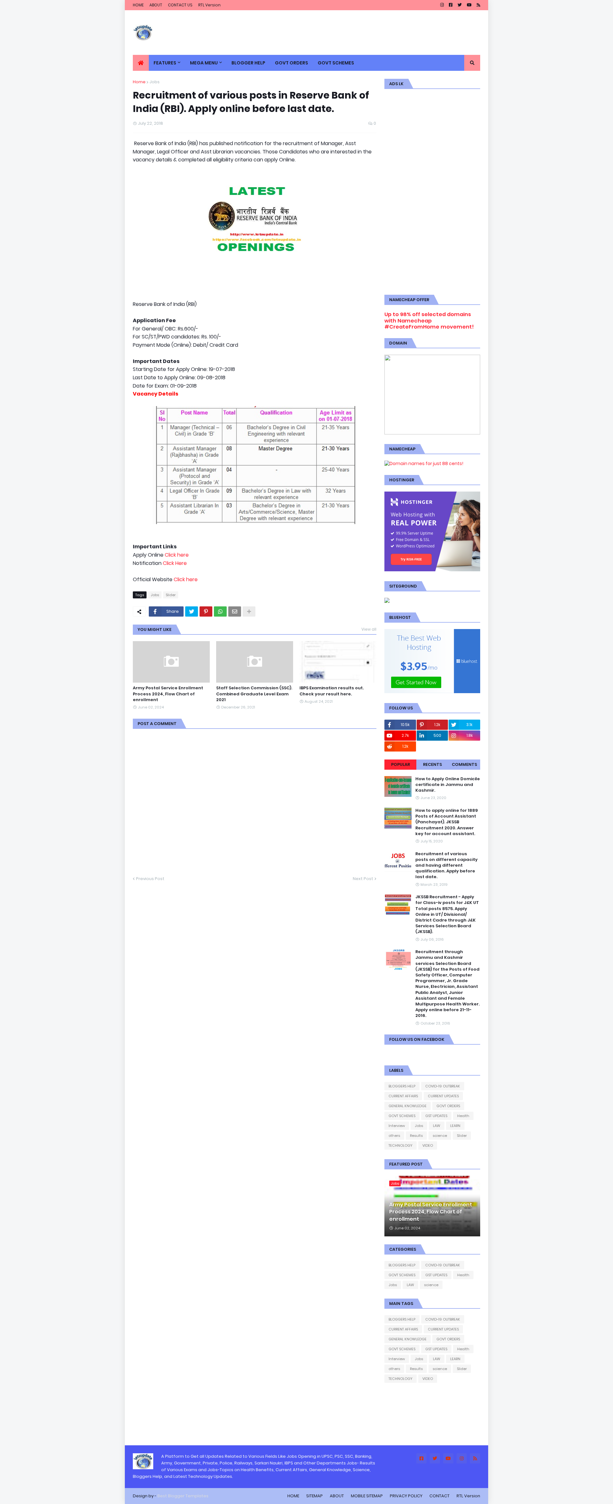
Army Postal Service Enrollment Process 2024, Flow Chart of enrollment (168, 693)
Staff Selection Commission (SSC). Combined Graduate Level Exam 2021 (254, 693)
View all (368, 629)
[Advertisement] (432, 191)
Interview (397, 1125)
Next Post (363, 879)
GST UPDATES (436, 1115)
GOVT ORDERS (448, 1105)
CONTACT (439, 1496)
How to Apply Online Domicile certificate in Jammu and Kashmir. (447, 784)
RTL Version (209, 5)
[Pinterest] (206, 611)
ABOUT (155, 5)
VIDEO (427, 1145)
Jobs (154, 82)
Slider (171, 594)
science (440, 1135)
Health (463, 1115)
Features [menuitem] (165, 63)
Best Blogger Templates (182, 1496)
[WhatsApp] (220, 611)
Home (139, 82)
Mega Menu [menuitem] (204, 63)
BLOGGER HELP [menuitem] (248, 63)
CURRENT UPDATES (443, 1096)
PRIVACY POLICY (406, 1496)
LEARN (455, 1125)
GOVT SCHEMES (402, 1115)
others (394, 1135)
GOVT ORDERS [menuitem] (291, 63)
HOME (138, 5)
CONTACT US (180, 5)
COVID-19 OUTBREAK (442, 1086)
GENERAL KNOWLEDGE (408, 1105)
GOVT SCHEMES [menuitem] (336, 63)
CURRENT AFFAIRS (403, 1096)
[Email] (234, 611)
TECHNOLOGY (400, 1145)
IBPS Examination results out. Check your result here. (331, 691)
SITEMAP (314, 1496)
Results (416, 1135)
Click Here (175, 563)
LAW (436, 1125)
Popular (400, 764)
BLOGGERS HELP (402, 1086)
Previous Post (150, 879)
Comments (464, 764)
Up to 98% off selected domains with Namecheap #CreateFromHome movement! (429, 320)
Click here (177, 555)
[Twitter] (191, 611)
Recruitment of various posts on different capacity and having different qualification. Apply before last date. (446, 865)
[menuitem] (141, 63)
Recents (432, 764)
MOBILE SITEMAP (367, 1496)
